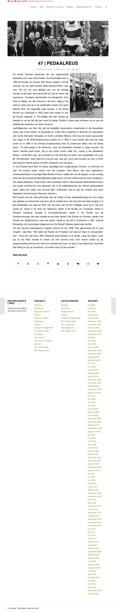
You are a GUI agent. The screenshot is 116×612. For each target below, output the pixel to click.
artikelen (64, 304)
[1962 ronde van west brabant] (58, 38)
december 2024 (94, 350)
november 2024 (94, 353)
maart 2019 (93, 509)
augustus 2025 (94, 334)
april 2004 (92, 587)
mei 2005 (92, 570)
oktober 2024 (93, 356)
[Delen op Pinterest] (48, 263)
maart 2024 (93, 369)
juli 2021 (91, 473)
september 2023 (95, 389)
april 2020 (92, 502)
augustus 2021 (94, 470)
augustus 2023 (94, 392)
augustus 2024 (94, 360)
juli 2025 (91, 337)
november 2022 (94, 421)
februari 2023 (93, 411)
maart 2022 (93, 447)
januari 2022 (93, 454)
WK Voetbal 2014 (41, 350)
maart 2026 (93, 314)
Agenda (37, 304)
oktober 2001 (93, 593)
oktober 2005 (93, 564)
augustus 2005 (94, 567)
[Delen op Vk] (78, 263)
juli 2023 (91, 395)
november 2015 (94, 525)
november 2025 (94, 324)
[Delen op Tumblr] (68, 263)
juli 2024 (91, 363)
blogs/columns (67, 311)
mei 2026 (92, 311)
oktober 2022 (93, 424)
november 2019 (94, 506)
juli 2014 (91, 532)
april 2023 (92, 405)
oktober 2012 (93, 541)
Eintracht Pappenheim (44, 327)
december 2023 (94, 379)
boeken (64, 314)
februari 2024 (93, 373)
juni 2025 (92, 340)
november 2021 (94, 460)
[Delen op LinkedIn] (58, 263)
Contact (37, 324)
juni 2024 (92, 366)
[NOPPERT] (2, 306)
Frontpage (38, 334)
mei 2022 (92, 441)
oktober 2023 (93, 386)
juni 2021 (92, 476)
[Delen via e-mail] (98, 263)
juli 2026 (91, 304)
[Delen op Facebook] (18, 263)
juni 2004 (92, 583)
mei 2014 (92, 538)
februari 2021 (93, 489)
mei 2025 (92, 343)
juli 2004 (91, 580)
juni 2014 (92, 535)
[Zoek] (105, 6)
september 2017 (95, 519)
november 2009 (94, 551)
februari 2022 (93, 450)
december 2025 (94, 321)
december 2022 (94, 418)
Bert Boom (60, 69)
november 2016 (94, 522)
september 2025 (95, 330)
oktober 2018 (93, 515)
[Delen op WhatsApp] (38, 263)
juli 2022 (91, 434)
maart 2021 (93, 486)
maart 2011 (93, 545)
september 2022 (95, 428)
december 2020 (94, 493)
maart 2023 (93, 408)
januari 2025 (93, 347)
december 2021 (94, 457)
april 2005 (92, 574)
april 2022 (92, 444)
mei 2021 (92, 480)
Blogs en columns (42, 311)
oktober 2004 (93, 577)
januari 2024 (93, 376)
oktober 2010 (93, 548)
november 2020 (94, 496)
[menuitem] (34, 6)
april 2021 (92, 483)
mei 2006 (92, 561)
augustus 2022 (94, 431)
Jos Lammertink (41, 347)
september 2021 (95, 467)
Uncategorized (67, 327)
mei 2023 (92, 402)
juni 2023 (92, 398)
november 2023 (94, 382)
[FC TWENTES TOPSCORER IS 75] (113, 306)
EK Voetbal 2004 (41, 330)
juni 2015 (92, 528)
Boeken (37, 314)
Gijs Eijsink (75, 69)
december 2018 (94, 512)
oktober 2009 (93, 554)
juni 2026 (92, 308)
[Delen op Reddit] (88, 263)
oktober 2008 (93, 558)
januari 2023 (93, 415)
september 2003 (95, 590)
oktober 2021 (93, 463)
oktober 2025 (93, 327)
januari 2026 (93, 317)
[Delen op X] (28, 263)
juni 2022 (92, 437)
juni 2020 (92, 499)
